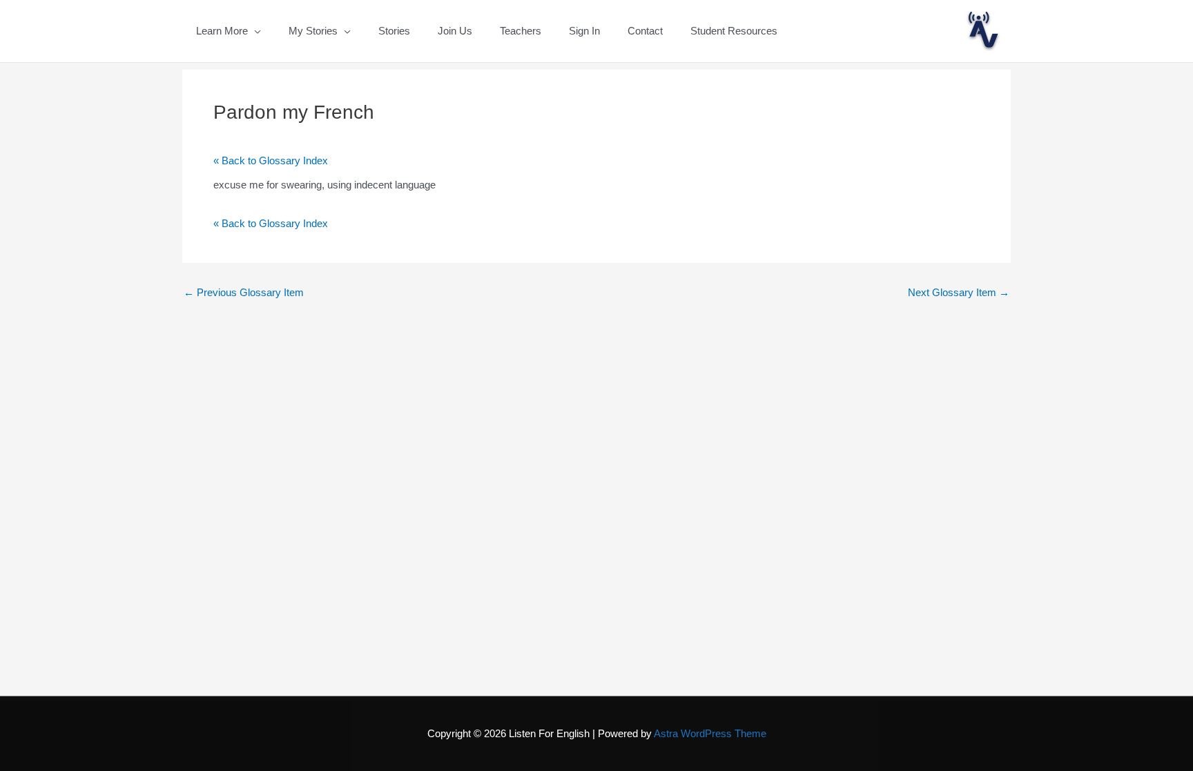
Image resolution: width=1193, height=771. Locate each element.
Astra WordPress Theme (710, 733)
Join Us (455, 31)
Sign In (584, 31)
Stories (394, 31)
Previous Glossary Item (244, 292)
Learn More (222, 31)
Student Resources (733, 31)
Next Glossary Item (958, 292)
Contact (645, 31)
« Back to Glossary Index (270, 160)
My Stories (313, 31)
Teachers (520, 31)
